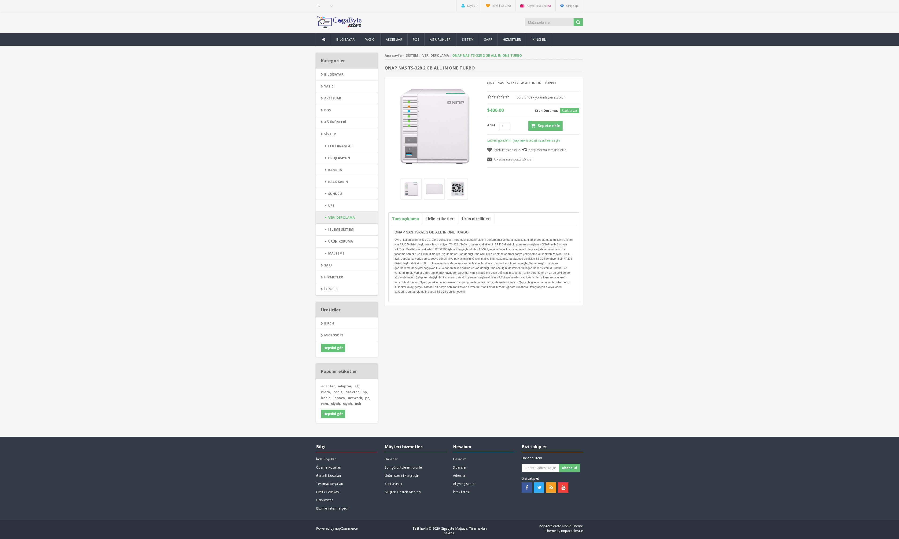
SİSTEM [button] (468, 39)
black (326, 392)
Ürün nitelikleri (476, 218)
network (355, 398)
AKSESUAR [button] (394, 39)
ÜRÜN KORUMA (340, 241)
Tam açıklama (405, 218)
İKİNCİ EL (331, 289)
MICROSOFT (333, 335)
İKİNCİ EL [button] (538, 39)
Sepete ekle (549, 125)
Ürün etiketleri (440, 218)
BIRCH (329, 323)
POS (327, 110)
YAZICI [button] (370, 39)
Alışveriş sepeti (464, 483)
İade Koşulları (326, 459)
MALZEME (336, 253)
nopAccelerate (572, 530)
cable (338, 392)
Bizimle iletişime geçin (332, 508)
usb (358, 403)
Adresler (459, 475)
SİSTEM (330, 134)
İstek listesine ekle (507, 150)
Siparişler (460, 467)
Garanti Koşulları (328, 475)
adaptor (345, 386)
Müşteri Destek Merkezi (403, 492)
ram (325, 403)
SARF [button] (488, 39)
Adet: (491, 125)
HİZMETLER (333, 277)
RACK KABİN (338, 181)
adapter (328, 386)
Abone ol (569, 468)
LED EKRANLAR (340, 146)
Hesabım (459, 459)
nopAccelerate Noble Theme (561, 526)
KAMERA (335, 170)
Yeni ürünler (393, 483)
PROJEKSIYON (339, 158)
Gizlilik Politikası (327, 492)
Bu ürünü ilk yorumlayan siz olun (540, 97)
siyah (336, 403)
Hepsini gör (333, 348)
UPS (331, 205)
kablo (326, 398)
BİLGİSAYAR (333, 74)
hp (365, 392)
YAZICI (329, 86)
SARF (328, 265)
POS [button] (416, 39)
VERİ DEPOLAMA (341, 217)
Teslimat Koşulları (329, 483)
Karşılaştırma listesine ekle (547, 150)
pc (367, 398)
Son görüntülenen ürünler (404, 467)
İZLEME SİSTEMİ (341, 229)
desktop (353, 392)
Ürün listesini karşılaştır (402, 475)
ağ (356, 386)
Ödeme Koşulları (328, 467)
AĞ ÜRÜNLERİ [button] (440, 39)
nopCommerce (346, 528)
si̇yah (348, 403)
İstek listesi (461, 492)
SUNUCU (335, 193)
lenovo (340, 398)
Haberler (391, 459)
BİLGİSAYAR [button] (345, 39)
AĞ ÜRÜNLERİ (335, 122)
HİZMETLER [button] (512, 39)
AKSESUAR (332, 98)
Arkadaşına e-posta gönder (513, 159)
